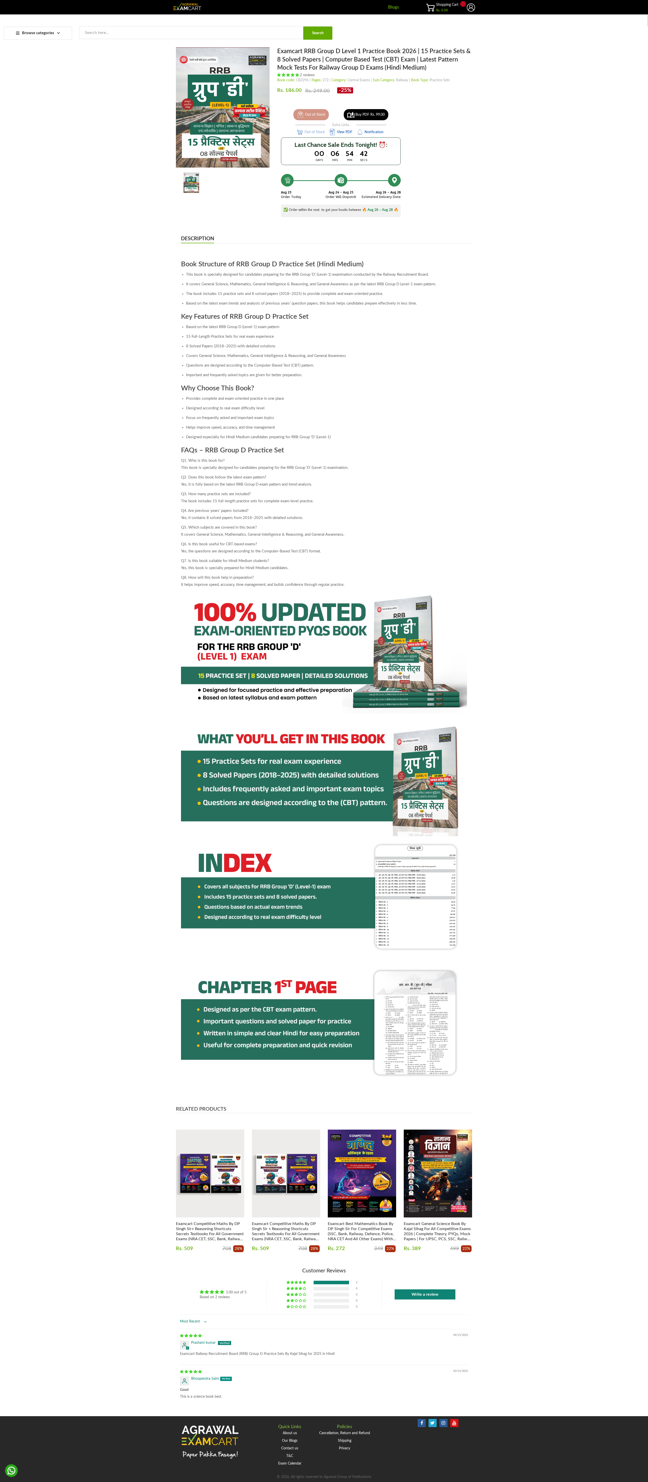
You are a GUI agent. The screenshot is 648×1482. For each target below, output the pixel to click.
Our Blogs (289, 1441)
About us (290, 1433)
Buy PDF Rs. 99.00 (370, 114)
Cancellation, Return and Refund (344, 1433)
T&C (289, 1456)
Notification (373, 132)
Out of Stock (315, 114)
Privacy (344, 1448)
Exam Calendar (289, 1463)
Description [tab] (197, 238)
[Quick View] (228, 1178)
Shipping (344, 1441)
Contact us (289, 1448)
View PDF (344, 132)
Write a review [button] (425, 1294)
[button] (288, 75)
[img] (191, 1336)
